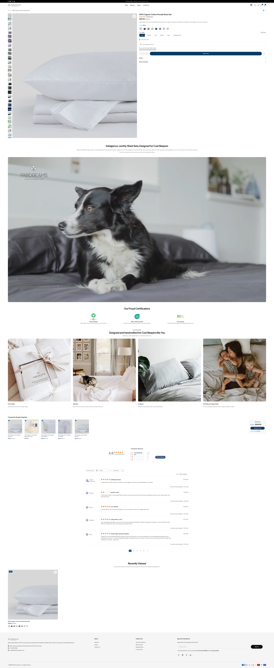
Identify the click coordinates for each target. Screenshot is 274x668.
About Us (96, 642)
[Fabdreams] (14, 5)
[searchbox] (91, 470)
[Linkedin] (14, 1)
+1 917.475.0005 (14, 648)
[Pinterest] (12, 1)
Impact (96, 644)
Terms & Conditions (141, 642)
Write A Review (160, 457)
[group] (74, 75)
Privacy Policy (139, 649)
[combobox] (105, 470)
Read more (116, 539)
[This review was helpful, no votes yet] (184, 487)
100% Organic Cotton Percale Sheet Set (19, 621)
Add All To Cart (257, 428)
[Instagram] (10, 1)
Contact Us (97, 647)
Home (9, 10)
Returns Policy (139, 644)
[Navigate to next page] (147, 551)
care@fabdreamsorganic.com (17, 650)
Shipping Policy (139, 647)
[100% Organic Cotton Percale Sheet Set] (33, 595)
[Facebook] (178, 655)
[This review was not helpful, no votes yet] (186, 487)
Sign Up (257, 646)
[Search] (255, 5)
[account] (258, 5)
